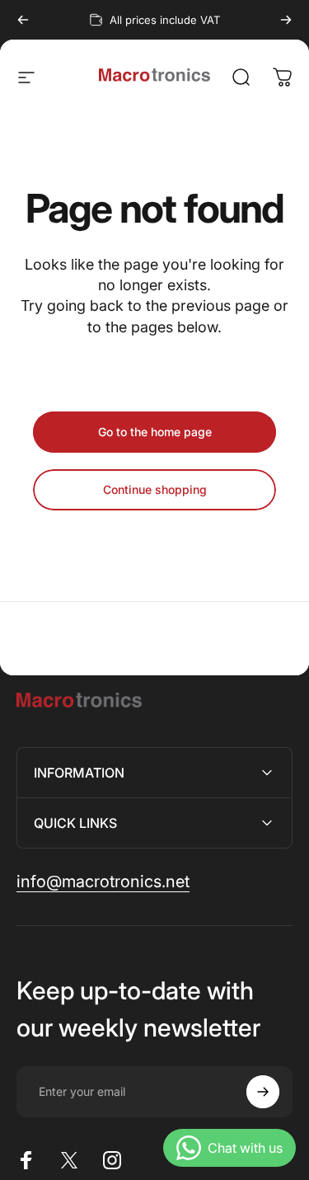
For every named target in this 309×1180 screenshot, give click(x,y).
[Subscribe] (262, 1091)
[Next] (286, 20)
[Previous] (23, 20)
